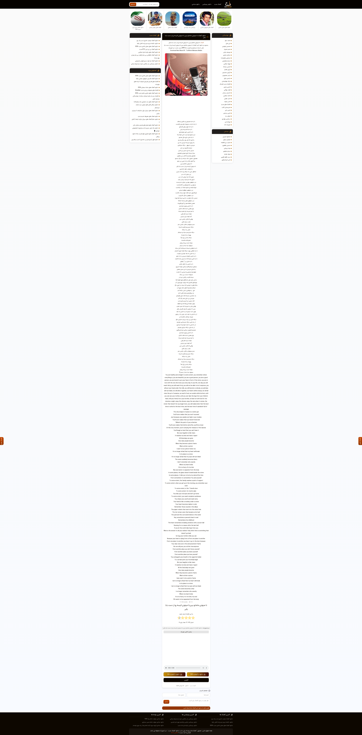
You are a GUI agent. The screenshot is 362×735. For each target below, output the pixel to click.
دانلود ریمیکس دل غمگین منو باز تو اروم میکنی (144, 64)
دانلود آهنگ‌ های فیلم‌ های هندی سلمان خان (145, 125)
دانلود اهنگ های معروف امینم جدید (148, 116)
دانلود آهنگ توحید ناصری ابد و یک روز (147, 40)
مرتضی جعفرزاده (225, 58)
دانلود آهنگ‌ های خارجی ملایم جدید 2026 (146, 93)
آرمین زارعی (227, 87)
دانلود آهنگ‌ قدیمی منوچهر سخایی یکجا (147, 79)
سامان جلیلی (226, 55)
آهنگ (202, 43)
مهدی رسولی (226, 140)
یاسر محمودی (226, 75)
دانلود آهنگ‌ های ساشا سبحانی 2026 (148, 87)
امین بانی (227, 110)
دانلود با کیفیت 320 (196, 674)
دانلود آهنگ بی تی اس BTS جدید (148, 49)
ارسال (166, 702)
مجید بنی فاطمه (225, 142)
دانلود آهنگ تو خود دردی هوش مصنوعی (146, 61)
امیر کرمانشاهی (226, 160)
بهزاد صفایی (227, 64)
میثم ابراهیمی (226, 61)
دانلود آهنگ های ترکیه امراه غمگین (148, 52)
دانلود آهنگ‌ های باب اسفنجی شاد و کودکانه (146, 102)
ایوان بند (227, 116)
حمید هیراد (227, 49)
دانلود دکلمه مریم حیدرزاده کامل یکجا (147, 43)
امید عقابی (227, 99)
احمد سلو (227, 40)
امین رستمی (226, 113)
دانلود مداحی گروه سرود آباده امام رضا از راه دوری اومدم (148, 725)
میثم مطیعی (226, 151)
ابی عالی (228, 43)
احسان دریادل (226, 93)
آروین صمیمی (226, 72)
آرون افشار (227, 70)
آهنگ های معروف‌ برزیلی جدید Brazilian (146, 90)
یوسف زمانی (226, 52)
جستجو (133, 4)
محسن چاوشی (226, 46)
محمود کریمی (226, 137)
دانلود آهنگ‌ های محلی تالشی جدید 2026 (146, 46)
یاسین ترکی (227, 78)
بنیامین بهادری (226, 119)
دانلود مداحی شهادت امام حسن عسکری (153, 722)
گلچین (186, 680)
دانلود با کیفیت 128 (173, 674)
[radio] (193, 618)
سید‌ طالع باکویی (225, 157)
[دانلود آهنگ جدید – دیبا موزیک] (228, 4)
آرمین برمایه (226, 67)
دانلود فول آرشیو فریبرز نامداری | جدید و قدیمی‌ (145, 140)
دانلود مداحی (196, 4)
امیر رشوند (227, 101)
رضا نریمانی (227, 148)
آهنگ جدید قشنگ (225, 84)
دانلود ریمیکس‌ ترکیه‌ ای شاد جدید (187, 725)
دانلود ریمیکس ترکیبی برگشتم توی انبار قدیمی (184, 722)
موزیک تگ (227, 125)
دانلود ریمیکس (206, 4)
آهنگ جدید (217, 4)
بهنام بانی (227, 122)
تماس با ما (174, 733)
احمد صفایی (226, 96)
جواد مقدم (227, 154)
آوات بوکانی (227, 90)
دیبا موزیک (206, 628)
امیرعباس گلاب (226, 107)
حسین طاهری (226, 145)
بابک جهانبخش (226, 81)
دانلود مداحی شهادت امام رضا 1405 (154, 719)
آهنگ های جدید (225, 104)
